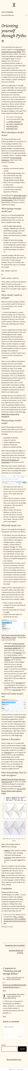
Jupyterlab (19, 683)
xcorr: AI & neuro (7, 12)
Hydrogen (18, 653)
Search (3, 1045)
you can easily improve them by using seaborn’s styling (13, 791)
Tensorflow (7, 752)
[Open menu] (26, 15)
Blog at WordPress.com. (14, 1059)
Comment (20, 1036)
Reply (4, 991)
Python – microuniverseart (14, 977)
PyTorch (23, 748)
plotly (3, 875)
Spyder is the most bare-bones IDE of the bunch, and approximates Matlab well (14, 646)
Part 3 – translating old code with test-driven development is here (14, 126)
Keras (20, 766)
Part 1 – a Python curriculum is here (15, 122)
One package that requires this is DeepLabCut (13, 414)
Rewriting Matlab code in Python (16, 952)
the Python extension (19, 657)
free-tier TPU (17, 690)
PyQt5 (22, 717)
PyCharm (7, 660)
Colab (6, 687)
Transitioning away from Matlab (15, 945)
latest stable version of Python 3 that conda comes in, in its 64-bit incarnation (13, 198)
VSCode (6, 657)
